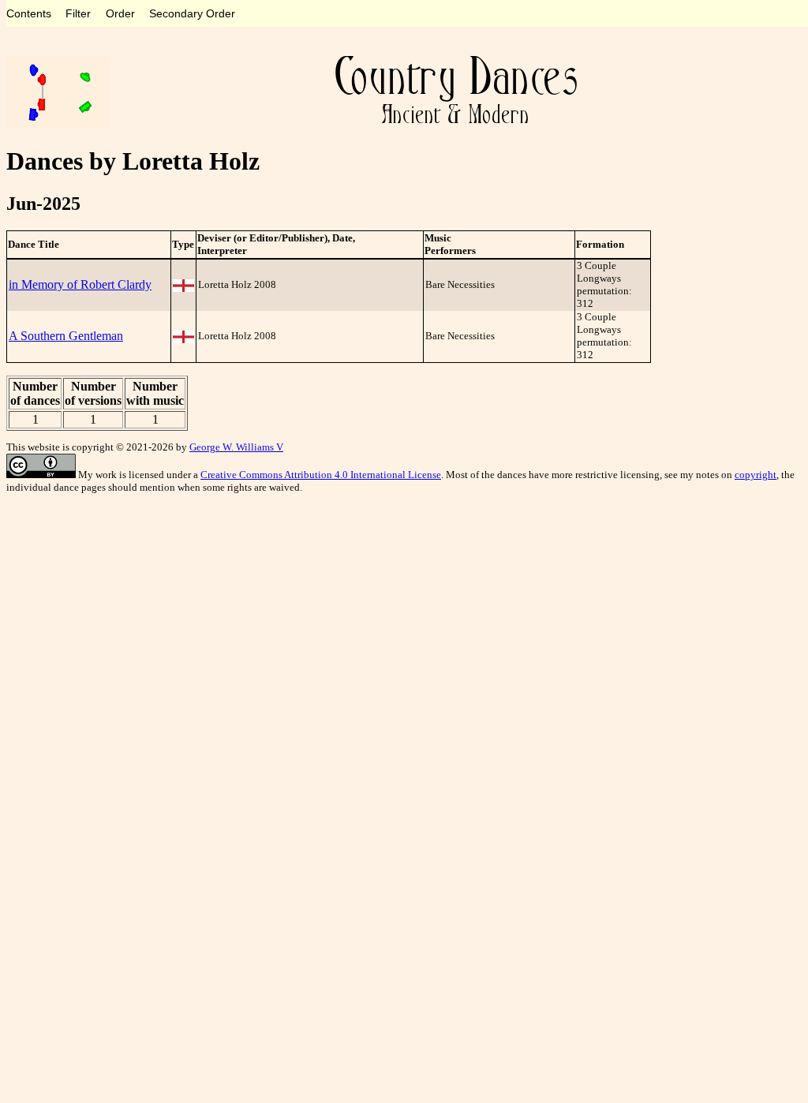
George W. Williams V (236, 447)
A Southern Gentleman (66, 335)
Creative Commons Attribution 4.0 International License (320, 474)
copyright (755, 474)
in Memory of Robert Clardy (80, 284)
